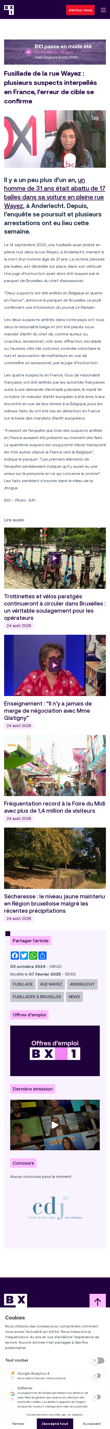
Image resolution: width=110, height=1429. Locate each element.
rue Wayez (51, 984)
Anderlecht (82, 984)
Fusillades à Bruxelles (37, 997)
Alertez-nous (80, 10)
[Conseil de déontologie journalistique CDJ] (55, 1208)
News (74, 997)
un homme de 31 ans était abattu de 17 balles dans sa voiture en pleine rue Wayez (54, 193)
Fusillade (23, 984)
